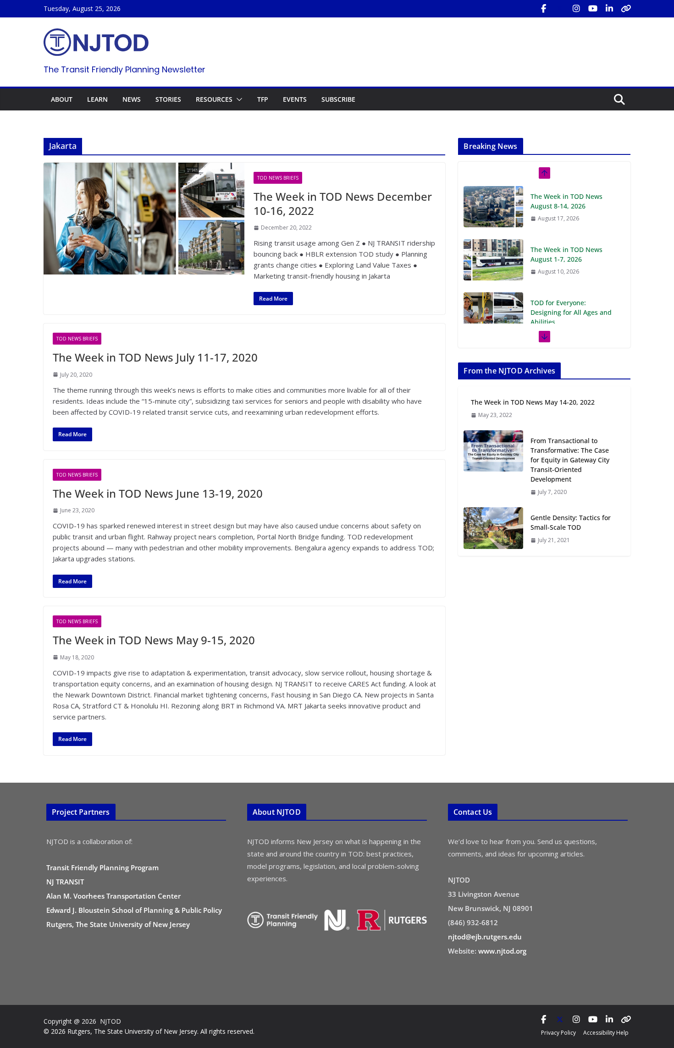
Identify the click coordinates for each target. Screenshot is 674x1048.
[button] (237, 99)
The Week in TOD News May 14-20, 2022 (533, 402)
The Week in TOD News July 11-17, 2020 (155, 357)
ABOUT (61, 99)
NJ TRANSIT (65, 881)
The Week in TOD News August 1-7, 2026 (566, 213)
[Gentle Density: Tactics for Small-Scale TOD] (493, 528)
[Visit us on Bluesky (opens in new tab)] (625, 8)
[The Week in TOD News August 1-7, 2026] (493, 219)
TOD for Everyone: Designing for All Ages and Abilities (571, 271)
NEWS (131, 99)
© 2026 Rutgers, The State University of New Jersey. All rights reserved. (149, 1031)
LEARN (97, 99)
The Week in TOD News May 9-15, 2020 (154, 639)
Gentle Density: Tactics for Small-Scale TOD (570, 522)
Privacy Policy (558, 1033)
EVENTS (295, 99)
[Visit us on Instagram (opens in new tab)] (576, 8)
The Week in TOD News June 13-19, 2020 (158, 493)
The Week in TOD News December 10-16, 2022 (343, 203)
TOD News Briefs (277, 178)
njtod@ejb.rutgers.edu (485, 936)
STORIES (168, 99)
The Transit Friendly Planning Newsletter (124, 69)
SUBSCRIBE (338, 99)
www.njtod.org (502, 950)
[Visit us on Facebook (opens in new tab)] (543, 8)
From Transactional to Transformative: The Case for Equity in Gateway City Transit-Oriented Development (569, 459)
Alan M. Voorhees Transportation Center (113, 895)
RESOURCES (214, 99)
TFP (262, 99)
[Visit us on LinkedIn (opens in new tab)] (609, 8)
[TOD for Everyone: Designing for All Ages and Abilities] (493, 272)
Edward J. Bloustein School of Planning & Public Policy (134, 910)
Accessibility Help (606, 1033)
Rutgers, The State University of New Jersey (118, 924)
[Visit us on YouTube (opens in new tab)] (592, 8)
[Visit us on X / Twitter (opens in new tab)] (559, 8)
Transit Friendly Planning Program (102, 867)
